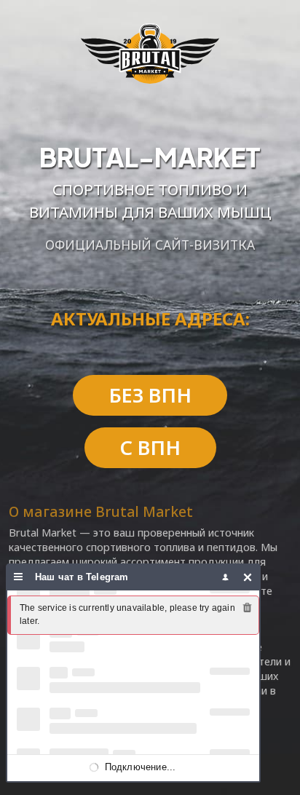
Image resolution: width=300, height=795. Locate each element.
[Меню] (18, 576)
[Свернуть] (248, 576)
